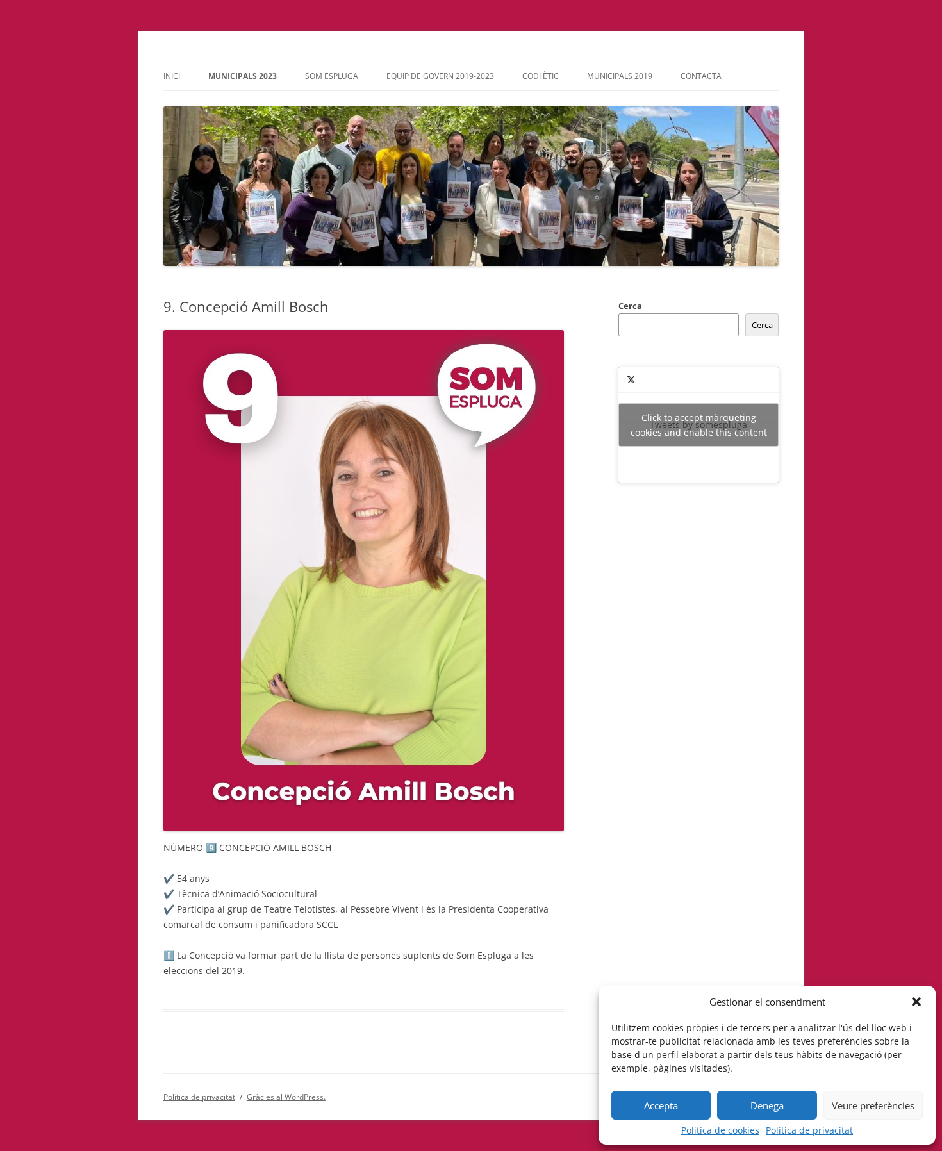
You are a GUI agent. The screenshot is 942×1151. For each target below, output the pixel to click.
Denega (767, 1105)
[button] (916, 1001)
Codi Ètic (540, 75)
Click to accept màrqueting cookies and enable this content (699, 424)
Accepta (661, 1105)
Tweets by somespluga (699, 424)
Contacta (701, 75)
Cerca (630, 305)
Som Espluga (331, 75)
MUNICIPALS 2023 (242, 75)
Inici (171, 75)
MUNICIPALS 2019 (619, 75)
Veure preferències (873, 1105)
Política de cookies (720, 1130)
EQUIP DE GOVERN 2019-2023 (440, 75)
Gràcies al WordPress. (286, 1096)
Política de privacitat (809, 1130)
